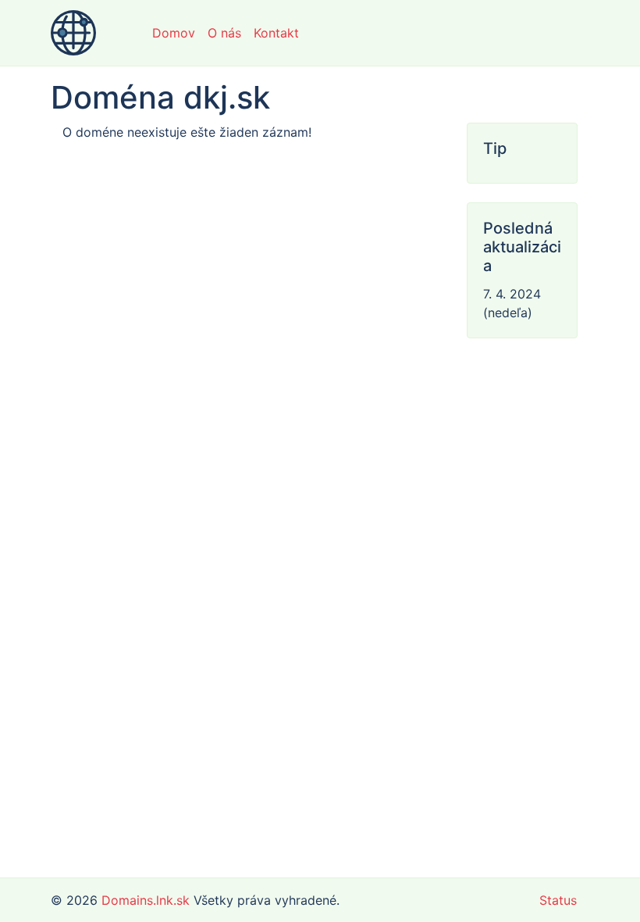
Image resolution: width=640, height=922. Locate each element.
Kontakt (276, 33)
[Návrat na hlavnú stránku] (73, 32)
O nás (224, 33)
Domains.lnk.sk (145, 900)
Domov (173, 33)
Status (558, 900)
